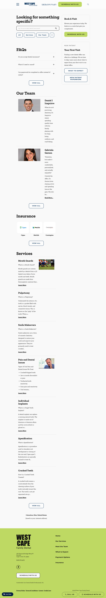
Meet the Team (61, 546)
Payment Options (62, 557)
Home (57, 536)
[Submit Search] (56, 28)
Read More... (49, 198)
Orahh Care (47, 590)
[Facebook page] (18, 567)
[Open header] (18, 4)
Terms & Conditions (32, 590)
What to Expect (75, 71)
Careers (40, 590)
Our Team (42, 35)
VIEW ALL (36, 83)
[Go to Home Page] (30, 4)
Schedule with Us (70, 4)
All (19, 35)
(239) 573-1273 (20, 560)
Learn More (22, 285)
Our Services (60, 541)
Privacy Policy (20, 590)
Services (29, 35)
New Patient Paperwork (76, 78)
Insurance (59, 563)
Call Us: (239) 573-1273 (49, 4)
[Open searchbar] (88, 4)
